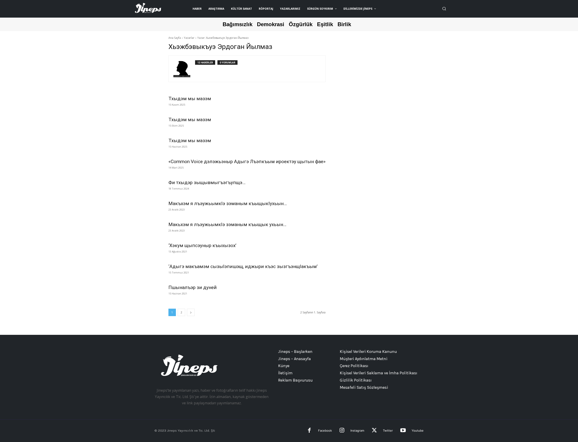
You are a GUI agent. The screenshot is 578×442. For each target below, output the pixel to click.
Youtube (418, 430)
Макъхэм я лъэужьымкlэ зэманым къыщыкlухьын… (227, 203)
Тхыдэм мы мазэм (189, 98)
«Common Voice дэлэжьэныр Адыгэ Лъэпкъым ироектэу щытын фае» (247, 161)
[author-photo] (184, 68)
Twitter (388, 430)
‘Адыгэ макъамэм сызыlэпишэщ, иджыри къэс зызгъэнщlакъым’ (243, 266)
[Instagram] (342, 431)
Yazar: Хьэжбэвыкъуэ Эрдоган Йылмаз (222, 38)
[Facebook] (309, 431)
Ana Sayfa (174, 38)
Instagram (357, 430)
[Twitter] (374, 431)
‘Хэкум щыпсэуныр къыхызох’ (202, 245)
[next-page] (191, 312)
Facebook (325, 430)
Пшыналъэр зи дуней (192, 287)
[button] (444, 9)
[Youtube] (403, 431)
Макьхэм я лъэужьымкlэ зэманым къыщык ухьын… (227, 224)
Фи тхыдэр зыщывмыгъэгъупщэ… (206, 182)
